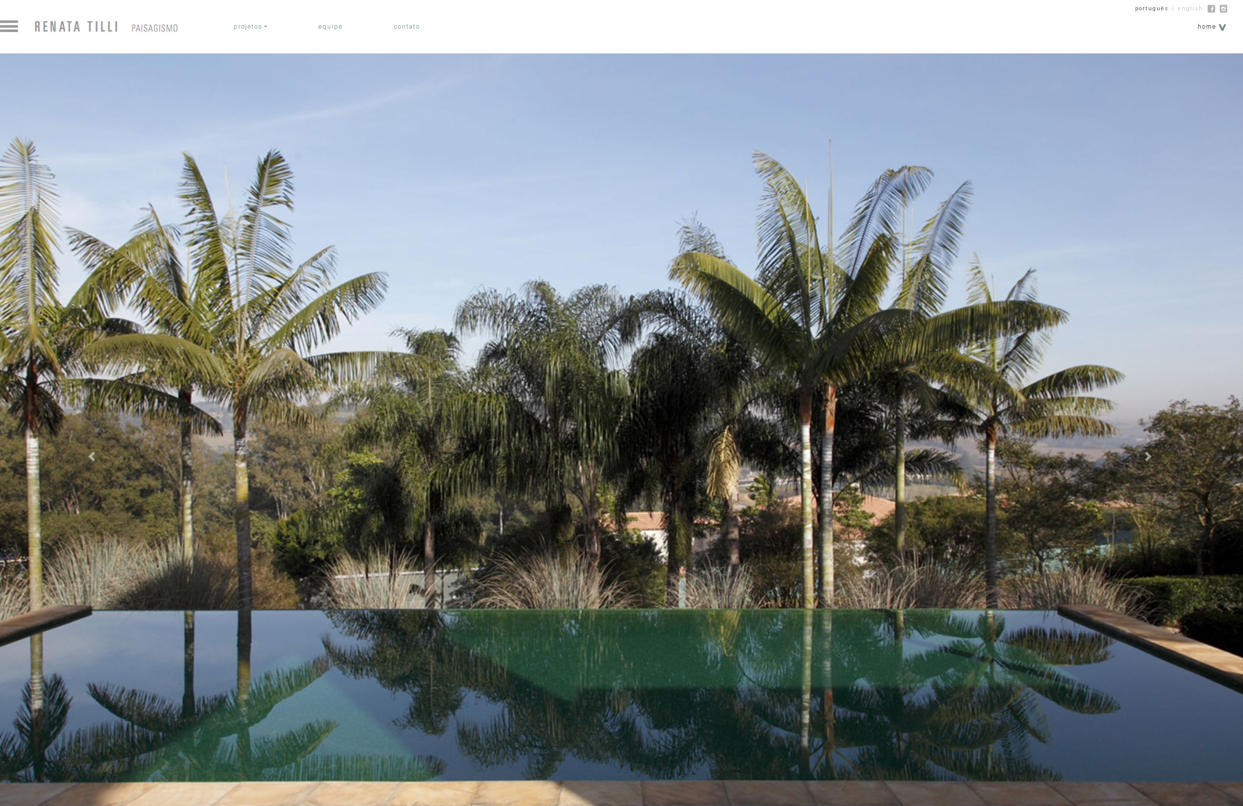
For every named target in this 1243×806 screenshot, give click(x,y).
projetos (248, 26)
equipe (331, 26)
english (1190, 8)
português (1152, 8)
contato (407, 26)
